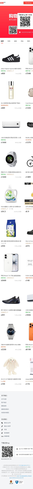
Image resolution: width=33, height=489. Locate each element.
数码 (28, 41)
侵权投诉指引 (5, 409)
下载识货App (28, 3)
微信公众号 (7, 422)
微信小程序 (7, 426)
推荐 (2, 41)
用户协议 (3, 402)
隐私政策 (3, 406)
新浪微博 (6, 433)
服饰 (15, 41)
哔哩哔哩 (6, 436)
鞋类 (9, 41)
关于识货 (3, 399)
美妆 (22, 41)
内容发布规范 (5, 412)
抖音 (5, 429)
